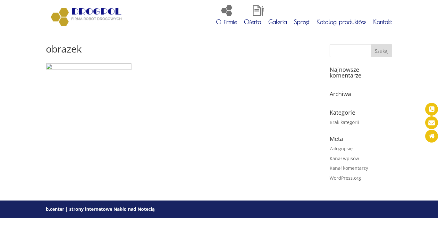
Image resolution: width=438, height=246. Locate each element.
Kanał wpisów (344, 158)
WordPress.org (345, 178)
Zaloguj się (341, 148)
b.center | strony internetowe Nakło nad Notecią (100, 209)
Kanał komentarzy (349, 168)
